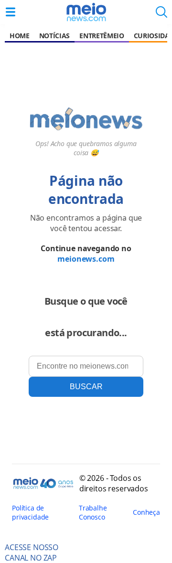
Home (20, 35)
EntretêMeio (101, 35)
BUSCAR (86, 386)
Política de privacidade (30, 512)
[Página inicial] (86, 11)
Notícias (54, 35)
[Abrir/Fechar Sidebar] (10, 12)
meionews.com (85, 259)
